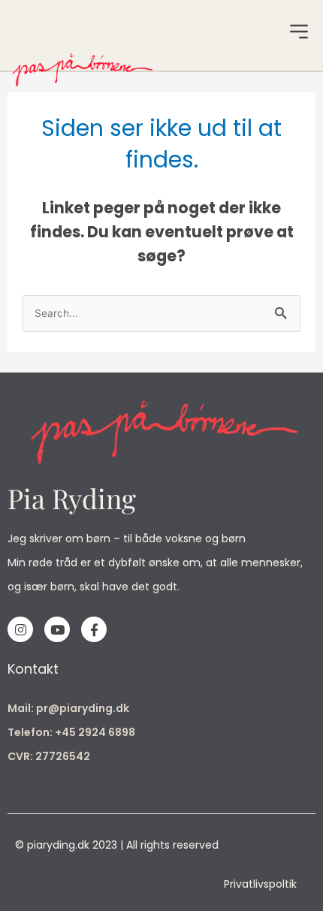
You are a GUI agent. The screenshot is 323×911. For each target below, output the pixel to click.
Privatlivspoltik (260, 883)
